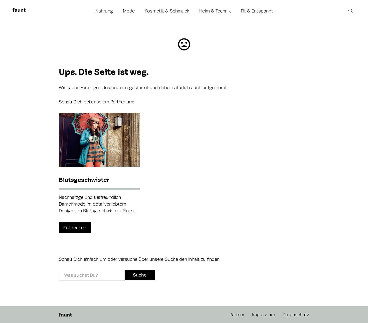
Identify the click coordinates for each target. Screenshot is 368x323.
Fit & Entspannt (257, 10)
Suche (139, 275)
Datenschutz (296, 314)
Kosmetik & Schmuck (167, 10)
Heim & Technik (215, 10)
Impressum (263, 314)
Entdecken (74, 227)
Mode (129, 10)
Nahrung (104, 10)
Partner (237, 314)
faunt (19, 10)
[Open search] (351, 11)
